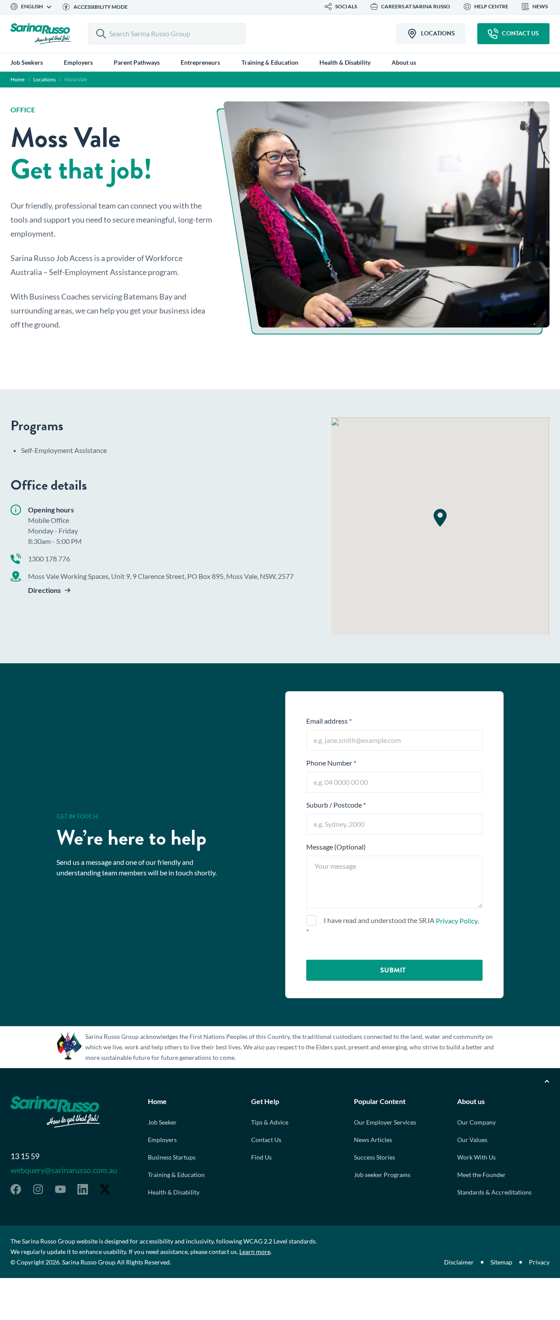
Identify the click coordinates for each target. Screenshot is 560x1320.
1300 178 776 (49, 558)
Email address (329, 721)
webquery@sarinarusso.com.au (63, 1170)
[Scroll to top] (547, 1081)
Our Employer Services (385, 1122)
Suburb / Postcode (336, 805)
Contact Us (266, 1139)
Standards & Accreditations (494, 1192)
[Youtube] (60, 1189)
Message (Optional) (336, 846)
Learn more (254, 1251)
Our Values (472, 1139)
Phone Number (331, 763)
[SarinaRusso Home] (40, 33)
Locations (44, 79)
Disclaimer (459, 1262)
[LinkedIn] (82, 1189)
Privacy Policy (456, 920)
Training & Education (176, 1174)
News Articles (373, 1139)
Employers (162, 1139)
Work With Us (476, 1157)
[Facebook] (15, 1189)
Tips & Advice (269, 1122)
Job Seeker (162, 1122)
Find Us (261, 1157)
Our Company (476, 1122)
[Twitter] (105, 1189)
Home (17, 79)
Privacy (539, 1262)
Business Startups (172, 1157)
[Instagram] (38, 1189)
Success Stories (374, 1157)
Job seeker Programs (382, 1174)
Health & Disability (174, 1192)
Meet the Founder (481, 1174)
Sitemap (501, 1262)
